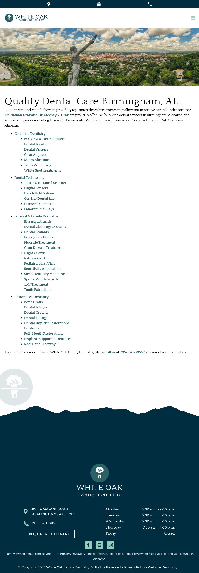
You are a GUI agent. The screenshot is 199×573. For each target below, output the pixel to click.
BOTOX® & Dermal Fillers (44, 139)
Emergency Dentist (39, 237)
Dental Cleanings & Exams (45, 227)
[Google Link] (99, 545)
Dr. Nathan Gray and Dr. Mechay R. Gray (37, 115)
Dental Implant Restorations (47, 323)
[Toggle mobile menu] (193, 18)
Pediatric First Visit (39, 264)
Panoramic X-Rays (39, 209)
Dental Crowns (36, 313)
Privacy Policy (134, 567)
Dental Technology (29, 178)
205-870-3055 (131, 352)
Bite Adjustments (37, 222)
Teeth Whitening (37, 165)
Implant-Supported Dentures (47, 339)
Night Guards (34, 253)
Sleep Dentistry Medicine (44, 274)
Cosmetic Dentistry (29, 134)
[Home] (27, 18)
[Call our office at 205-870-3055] (150, 4)
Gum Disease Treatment (43, 248)
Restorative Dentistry (31, 297)
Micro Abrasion (36, 160)
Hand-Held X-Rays (39, 193)
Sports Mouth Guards (41, 279)
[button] (99, 4)
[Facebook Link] (88, 545)
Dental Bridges (36, 307)
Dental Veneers (36, 150)
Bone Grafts (33, 302)
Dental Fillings (35, 318)
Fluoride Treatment (39, 243)
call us (110, 352)
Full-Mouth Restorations (43, 334)
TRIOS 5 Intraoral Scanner (45, 183)
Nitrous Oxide (35, 258)
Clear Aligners (35, 155)
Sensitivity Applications (43, 269)
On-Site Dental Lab (39, 199)
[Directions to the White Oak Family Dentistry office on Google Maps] (48, 4)
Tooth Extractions (38, 290)
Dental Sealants (36, 232)
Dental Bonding (36, 144)
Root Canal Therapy (40, 344)
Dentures (31, 328)
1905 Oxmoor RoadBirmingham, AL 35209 (53, 511)
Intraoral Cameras (38, 204)
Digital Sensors (36, 188)
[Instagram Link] (110, 545)
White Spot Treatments (42, 170)
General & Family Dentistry (36, 216)
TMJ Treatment (36, 284)
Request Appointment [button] (49, 534)
